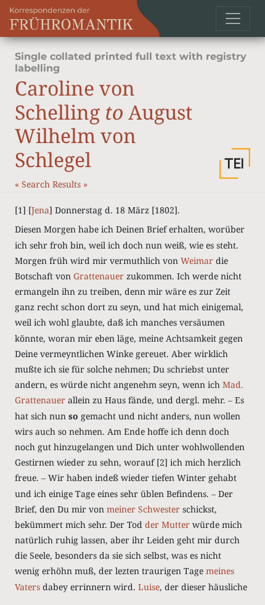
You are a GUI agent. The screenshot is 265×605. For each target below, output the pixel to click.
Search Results (52, 184)
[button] (234, 163)
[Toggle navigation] (233, 18)
